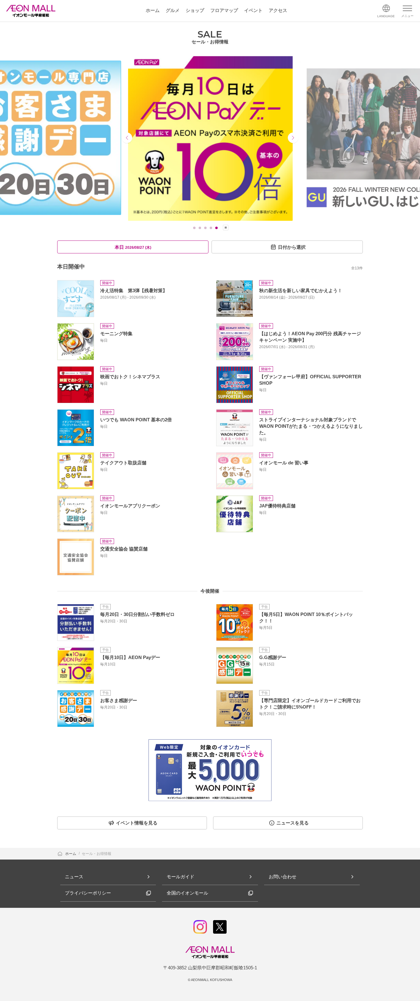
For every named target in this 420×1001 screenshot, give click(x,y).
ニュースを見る (292, 822)
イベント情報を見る (136, 822)
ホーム (71, 854)
